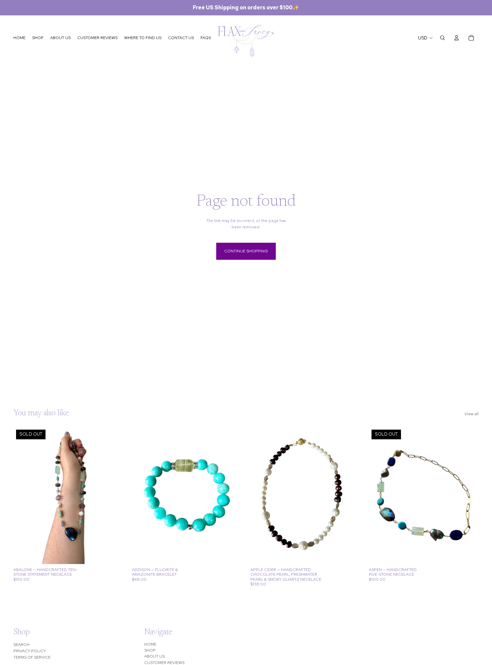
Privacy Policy (29, 651)
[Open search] (442, 37)
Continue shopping (246, 251)
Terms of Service (32, 657)
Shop (150, 650)
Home (150, 644)
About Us (154, 656)
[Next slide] (113, 495)
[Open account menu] (456, 37)
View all (472, 414)
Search (21, 644)
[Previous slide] (23, 495)
